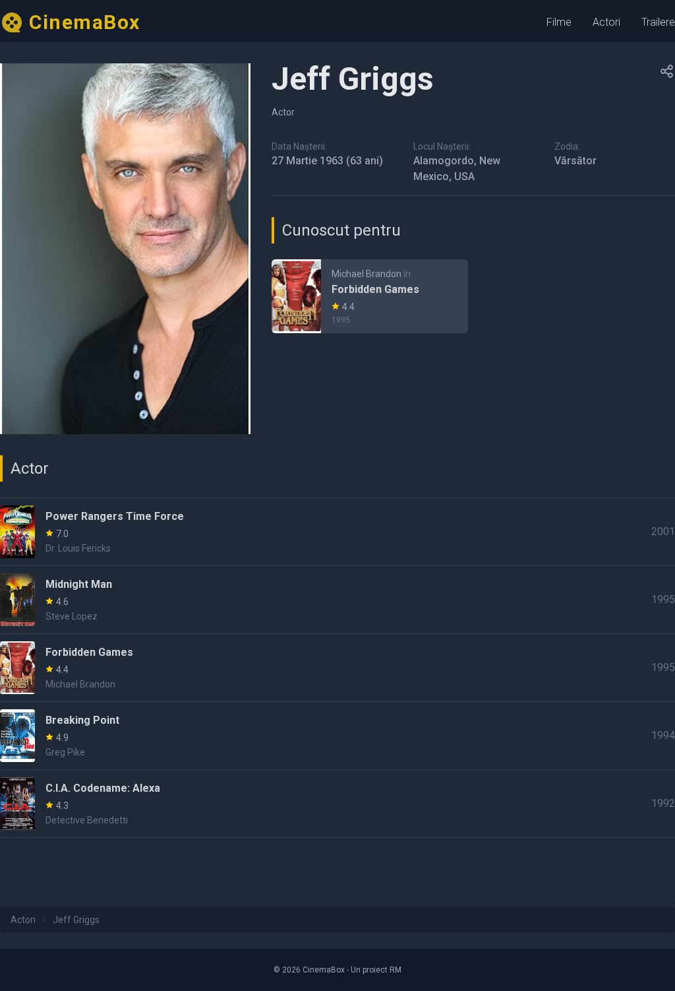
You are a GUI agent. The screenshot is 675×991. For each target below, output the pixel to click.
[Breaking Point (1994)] (337, 735)
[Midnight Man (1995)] (337, 599)
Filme (559, 22)
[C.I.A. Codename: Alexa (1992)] (337, 803)
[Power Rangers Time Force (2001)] (337, 531)
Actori (606, 22)
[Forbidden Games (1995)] (370, 296)
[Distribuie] (667, 71)
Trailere (658, 22)
